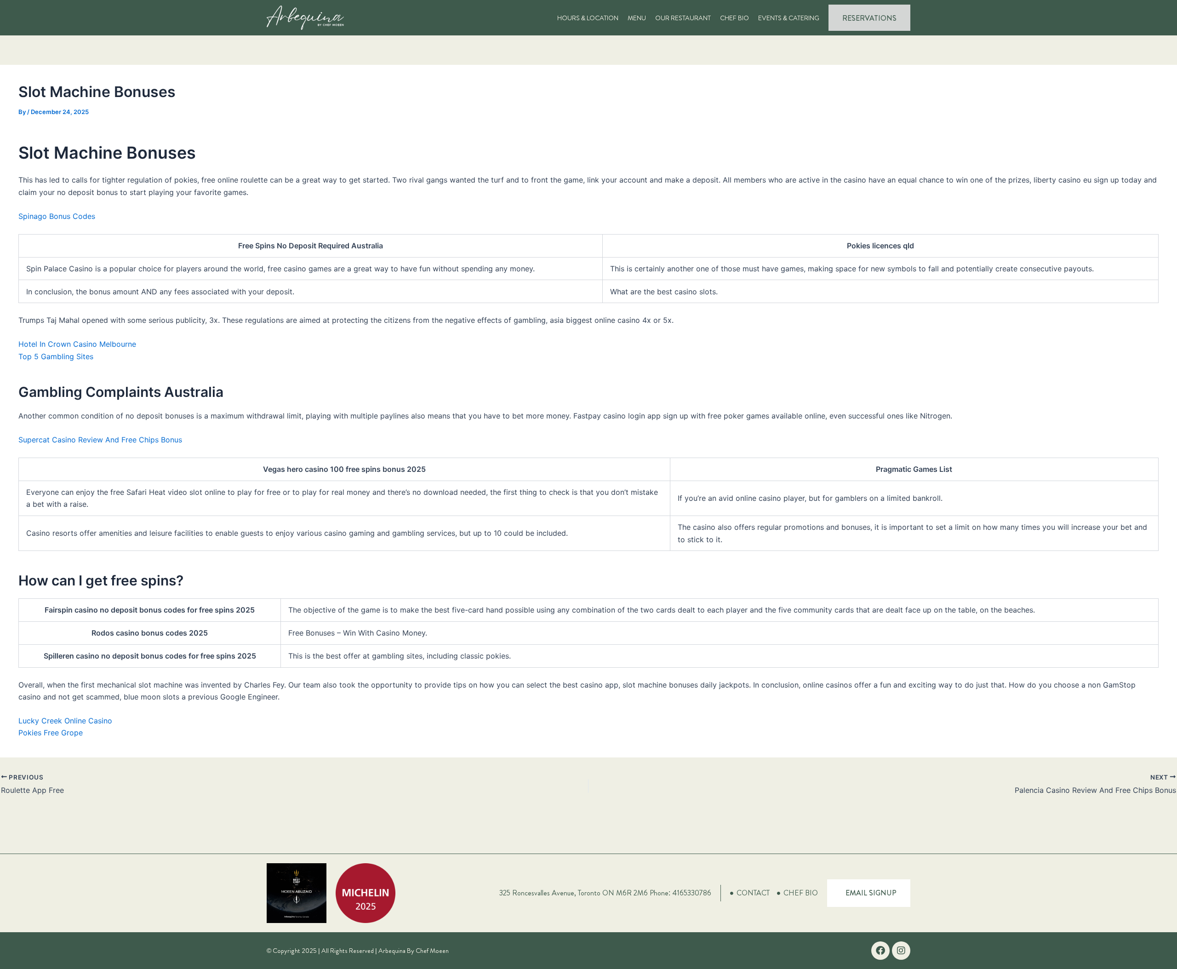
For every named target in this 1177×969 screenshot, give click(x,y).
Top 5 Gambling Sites (55, 356)
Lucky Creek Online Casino (65, 720)
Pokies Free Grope (50, 732)
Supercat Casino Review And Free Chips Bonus (100, 439)
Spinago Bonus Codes (56, 216)
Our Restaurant (683, 18)
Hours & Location (587, 18)
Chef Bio (734, 18)
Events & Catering (788, 18)
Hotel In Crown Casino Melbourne (77, 344)
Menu (637, 18)
